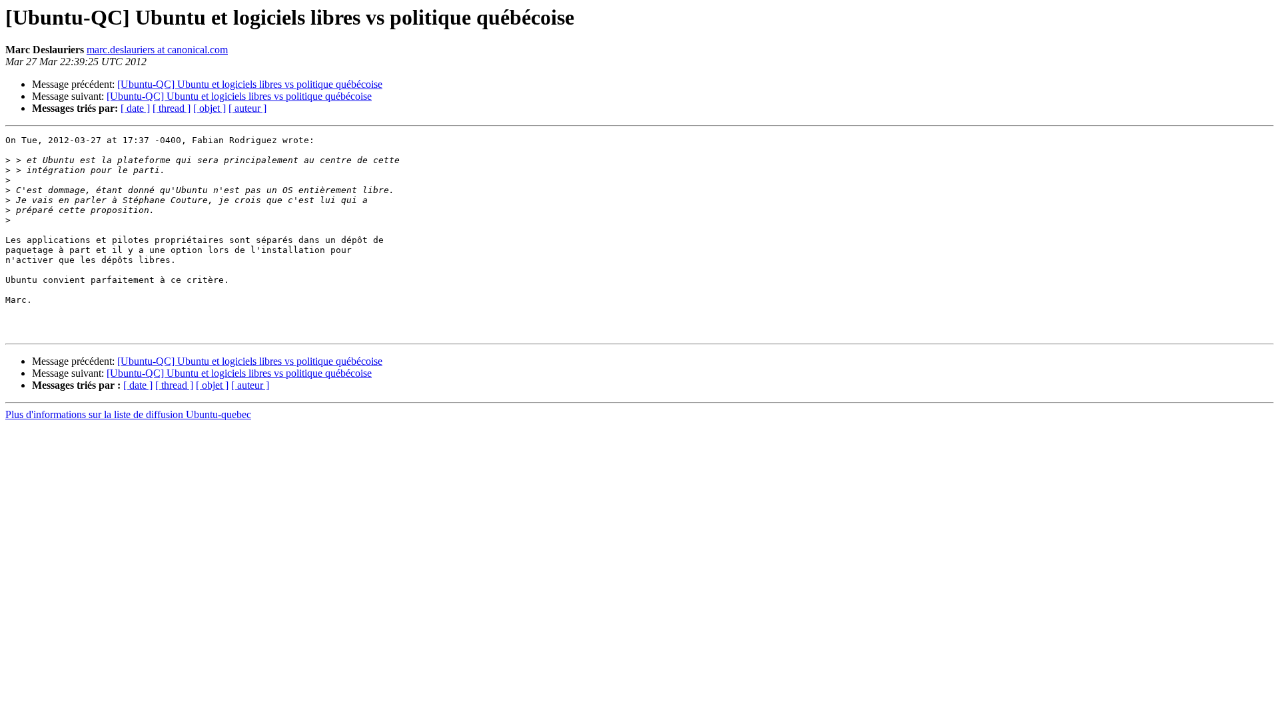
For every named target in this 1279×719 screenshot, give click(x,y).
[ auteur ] (247, 108)
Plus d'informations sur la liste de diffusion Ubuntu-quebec (128, 414)
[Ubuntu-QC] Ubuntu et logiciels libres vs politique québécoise (249, 84)
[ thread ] (172, 108)
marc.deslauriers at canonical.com (157, 49)
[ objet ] (209, 108)
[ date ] (135, 108)
